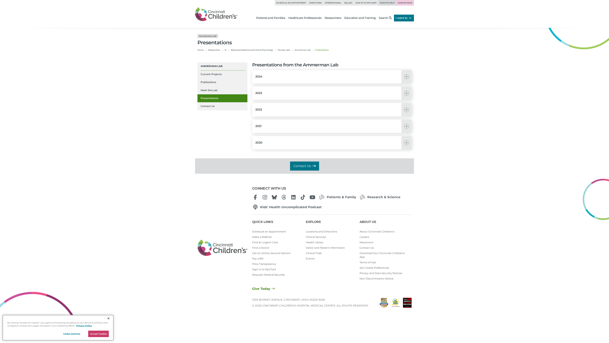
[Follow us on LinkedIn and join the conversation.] (293, 197)
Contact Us (208, 106)
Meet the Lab (209, 90)
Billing (348, 3)
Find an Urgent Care (265, 242)
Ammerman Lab (211, 66)
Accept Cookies (98, 334)
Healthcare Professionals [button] (304, 18)
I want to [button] (402, 18)
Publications (208, 82)
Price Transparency (264, 264)
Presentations (209, 98)
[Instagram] (265, 197)
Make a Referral (262, 237)
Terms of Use (368, 262)
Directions (315, 3)
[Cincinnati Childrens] (222, 247)
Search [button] (383, 18)
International (333, 3)
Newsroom (366, 242)
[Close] (108, 318)
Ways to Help (387, 3)
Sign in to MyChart (366, 3)
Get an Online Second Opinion (271, 253)
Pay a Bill (257, 258)
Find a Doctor (260, 247)
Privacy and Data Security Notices (381, 273)
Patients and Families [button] (270, 18)
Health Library (314, 242)
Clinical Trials (314, 253)
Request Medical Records (268, 274)
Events (310, 258)
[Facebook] (255, 197)
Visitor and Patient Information (325, 247)
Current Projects (211, 74)
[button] (332, 76)
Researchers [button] (333, 18)
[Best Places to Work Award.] (395, 303)
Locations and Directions (321, 231)
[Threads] (284, 197)
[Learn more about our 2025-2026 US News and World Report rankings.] (384, 303)
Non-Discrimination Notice (376, 278)
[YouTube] (312, 197)
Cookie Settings (71, 333)
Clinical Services (316, 237)
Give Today (261, 289)
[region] (58, 327)
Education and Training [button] (360, 18)
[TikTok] (303, 197)
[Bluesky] (274, 197)
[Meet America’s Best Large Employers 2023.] (407, 303)
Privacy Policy (84, 326)
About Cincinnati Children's (377, 231)
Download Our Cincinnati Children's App (382, 255)
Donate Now (405, 3)
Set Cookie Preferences (374, 267)
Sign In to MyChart (264, 269)
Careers (364, 237)
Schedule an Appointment (291, 3)
